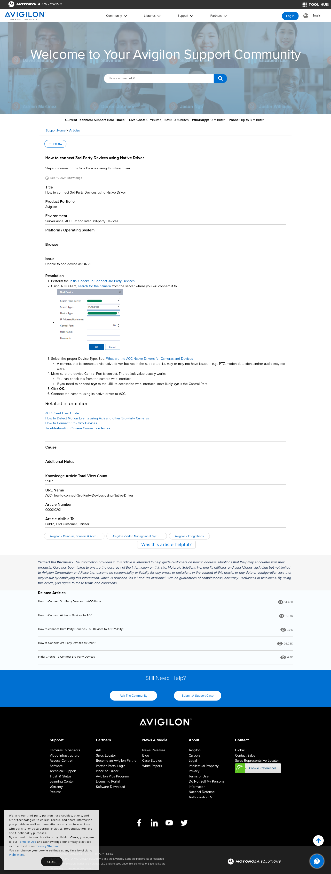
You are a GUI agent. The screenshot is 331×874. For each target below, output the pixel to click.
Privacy (194, 771)
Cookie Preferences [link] (258, 768)
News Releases (154, 750)
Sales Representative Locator (257, 761)
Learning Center (62, 781)
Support (183, 16)
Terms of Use (27, 841)
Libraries (150, 16)
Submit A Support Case (197, 696)
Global (239, 750)
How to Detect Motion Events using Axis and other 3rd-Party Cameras (97, 418)
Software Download (110, 787)
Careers (195, 755)
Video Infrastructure (64, 755)
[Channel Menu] (317, 861)
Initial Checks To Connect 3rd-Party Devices (102, 281)
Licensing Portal (108, 781)
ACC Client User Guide (62, 413)
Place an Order (107, 771)
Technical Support (63, 771)
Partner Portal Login (111, 766)
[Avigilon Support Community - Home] (25, 16)
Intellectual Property (204, 766)
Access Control (61, 761)
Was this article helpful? (166, 544)
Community (114, 16)
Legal (193, 761)
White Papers (152, 766)
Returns (56, 792)
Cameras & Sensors (65, 750)
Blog (145, 755)
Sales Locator (106, 755)
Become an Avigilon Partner (117, 761)
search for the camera (94, 286)
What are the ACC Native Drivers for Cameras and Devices (149, 359)
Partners (216, 16)
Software (56, 766)
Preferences (16, 855)
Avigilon (195, 750)
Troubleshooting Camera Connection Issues (77, 428)
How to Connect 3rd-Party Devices (71, 423)
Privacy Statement (49, 846)
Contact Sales (245, 755)
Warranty (56, 787)
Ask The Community (133, 696)
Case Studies (152, 761)
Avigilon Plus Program (112, 776)
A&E (99, 750)
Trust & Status (60, 776)
